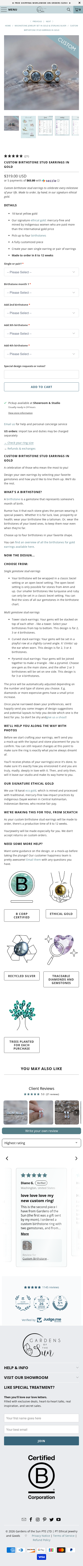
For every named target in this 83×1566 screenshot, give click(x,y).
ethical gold (38, 220)
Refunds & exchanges (22, 448)
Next (49, 21)
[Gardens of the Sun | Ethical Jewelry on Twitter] (52, 1519)
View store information (20, 412)
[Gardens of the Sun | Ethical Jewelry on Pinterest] (45, 1519)
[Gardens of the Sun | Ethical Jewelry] (41, 9)
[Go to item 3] (67, 1112)
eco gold (30, 790)
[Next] (76, 72)
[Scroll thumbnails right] (76, 1112)
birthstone (13, 499)
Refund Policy (41, 1540)
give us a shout (56, 717)
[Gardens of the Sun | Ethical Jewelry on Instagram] (38, 1519)
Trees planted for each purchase (21, 1045)
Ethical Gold (61, 914)
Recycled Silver (22, 976)
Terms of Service (64, 1536)
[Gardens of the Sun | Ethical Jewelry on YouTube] (58, 1519)
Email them (33, 859)
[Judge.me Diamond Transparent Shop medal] (23, 1303)
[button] (32, 180)
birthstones (38, 235)
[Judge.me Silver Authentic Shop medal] (60, 1303)
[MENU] (2, 9)
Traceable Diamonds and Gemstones (61, 979)
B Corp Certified (22, 915)
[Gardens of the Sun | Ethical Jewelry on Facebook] (31, 1519)
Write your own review (41, 1131)
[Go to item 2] (41, 1112)
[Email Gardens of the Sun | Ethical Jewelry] (24, 1519)
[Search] (68, 9)
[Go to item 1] (15, 1112)
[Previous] (7, 72)
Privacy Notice (41, 1536)
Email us (9, 424)
